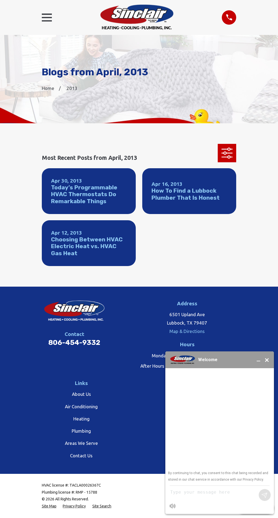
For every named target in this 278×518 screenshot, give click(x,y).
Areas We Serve (81, 443)
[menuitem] (49, 506)
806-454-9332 (74, 342)
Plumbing (81, 430)
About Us (81, 394)
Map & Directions (187, 331)
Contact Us (81, 455)
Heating (81, 418)
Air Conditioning (81, 406)
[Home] (136, 17)
